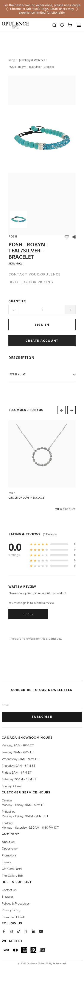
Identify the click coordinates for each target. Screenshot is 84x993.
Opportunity (10, 848)
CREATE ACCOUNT (42, 340)
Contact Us (9, 890)
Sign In (28, 614)
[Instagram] (11, 931)
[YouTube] (41, 931)
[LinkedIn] (33, 931)
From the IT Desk (13, 917)
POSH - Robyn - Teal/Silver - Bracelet (31, 67)
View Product (65, 508)
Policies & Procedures (16, 903)
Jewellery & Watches (32, 60)
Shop (11, 60)
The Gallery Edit (12, 875)
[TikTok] (19, 931)
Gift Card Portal (12, 868)
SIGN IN (42, 325)
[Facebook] (4, 931)
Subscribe (42, 716)
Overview (17, 374)
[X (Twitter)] (26, 931)
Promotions (9, 855)
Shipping (7, 896)
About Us (8, 841)
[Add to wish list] (67, 237)
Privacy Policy (11, 910)
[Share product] (74, 237)
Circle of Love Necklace (26, 497)
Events (6, 862)
